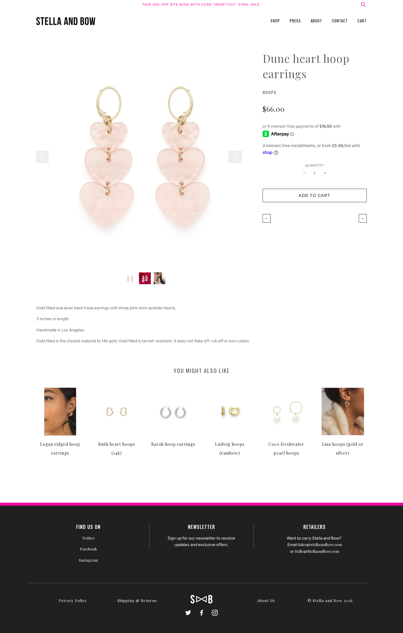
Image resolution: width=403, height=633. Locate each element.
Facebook (88, 548)
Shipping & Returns (137, 600)
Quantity (314, 165)
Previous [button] (45, 157)
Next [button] (235, 157)
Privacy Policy (73, 600)
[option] (145, 159)
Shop (275, 21)
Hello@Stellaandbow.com (317, 551)
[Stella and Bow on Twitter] (188, 613)
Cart (362, 21)
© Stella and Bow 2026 (330, 600)
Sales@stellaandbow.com (320, 544)
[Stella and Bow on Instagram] (215, 613)
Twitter (88, 537)
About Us (266, 600)
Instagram (88, 560)
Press (295, 21)
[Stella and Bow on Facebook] (202, 613)
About (316, 21)
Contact (340, 21)
